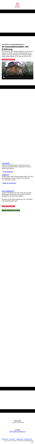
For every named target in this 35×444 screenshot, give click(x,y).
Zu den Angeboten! (8, 171)
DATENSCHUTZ (28, 439)
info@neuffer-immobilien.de (17, 431)
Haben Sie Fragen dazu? (9, 183)
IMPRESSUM (19, 439)
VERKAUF (5, 175)
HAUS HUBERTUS (8, 191)
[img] (17, 5)
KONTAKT (12, 439)
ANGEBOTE (6, 163)
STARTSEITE (5, 439)
